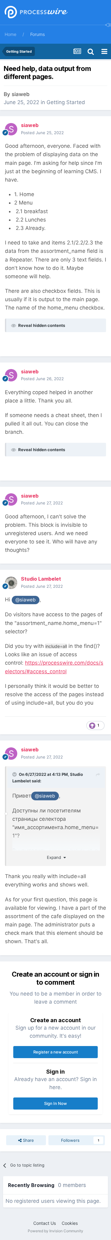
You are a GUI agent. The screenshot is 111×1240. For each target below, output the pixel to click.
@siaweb (25, 600)
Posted (42, 132)
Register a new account (55, 1051)
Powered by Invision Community (55, 1231)
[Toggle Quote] (15, 774)
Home (10, 34)
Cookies (70, 1223)
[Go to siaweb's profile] (11, 129)
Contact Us (44, 1223)
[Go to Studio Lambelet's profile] (11, 583)
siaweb (21, 94)
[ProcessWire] (35, 12)
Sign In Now (55, 1103)
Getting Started (66, 102)
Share (28, 1140)
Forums (37, 34)
